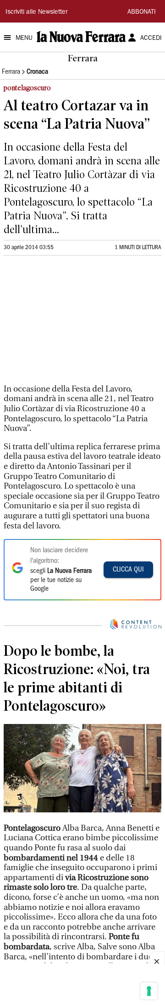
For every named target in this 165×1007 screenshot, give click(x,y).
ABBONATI (141, 12)
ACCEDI (151, 38)
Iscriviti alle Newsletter (36, 12)
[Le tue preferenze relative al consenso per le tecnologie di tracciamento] (149, 991)
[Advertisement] (72, 324)
